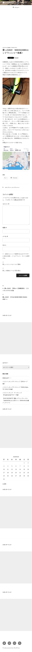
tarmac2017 (14, 47)
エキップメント (8, 187)
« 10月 (4, 483)
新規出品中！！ (7, 378)
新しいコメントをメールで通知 (11, 264)
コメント (6, 204)
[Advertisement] (16, 27)
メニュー (17, 7)
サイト (4, 245)
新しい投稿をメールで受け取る (11, 270)
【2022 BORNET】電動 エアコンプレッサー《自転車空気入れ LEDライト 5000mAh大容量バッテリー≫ (16, 400)
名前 (5, 227)
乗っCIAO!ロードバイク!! (15, 2)
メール (5, 236)
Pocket (16, 57)
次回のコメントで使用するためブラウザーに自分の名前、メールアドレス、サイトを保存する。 (16, 256)
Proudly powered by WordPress (11, 648)
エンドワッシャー (16, 187)
